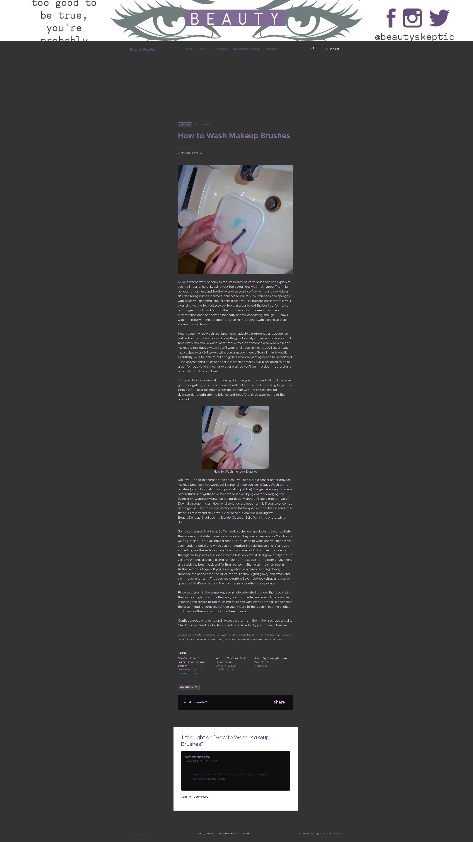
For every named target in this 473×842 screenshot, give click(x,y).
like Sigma (211, 531)
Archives (271, 48)
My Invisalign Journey (246, 48)
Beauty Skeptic (142, 49)
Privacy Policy (205, 833)
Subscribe (333, 49)
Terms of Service (227, 833)
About (202, 48)
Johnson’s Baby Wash (263, 484)
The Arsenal (219, 48)
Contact (246, 833)
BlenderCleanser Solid (236, 517)
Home (189, 48)
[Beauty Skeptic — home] (236, 39)
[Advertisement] (236, 86)
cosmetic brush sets (197, 757)
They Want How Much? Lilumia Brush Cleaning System (191, 662)
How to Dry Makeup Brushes (270, 658)
